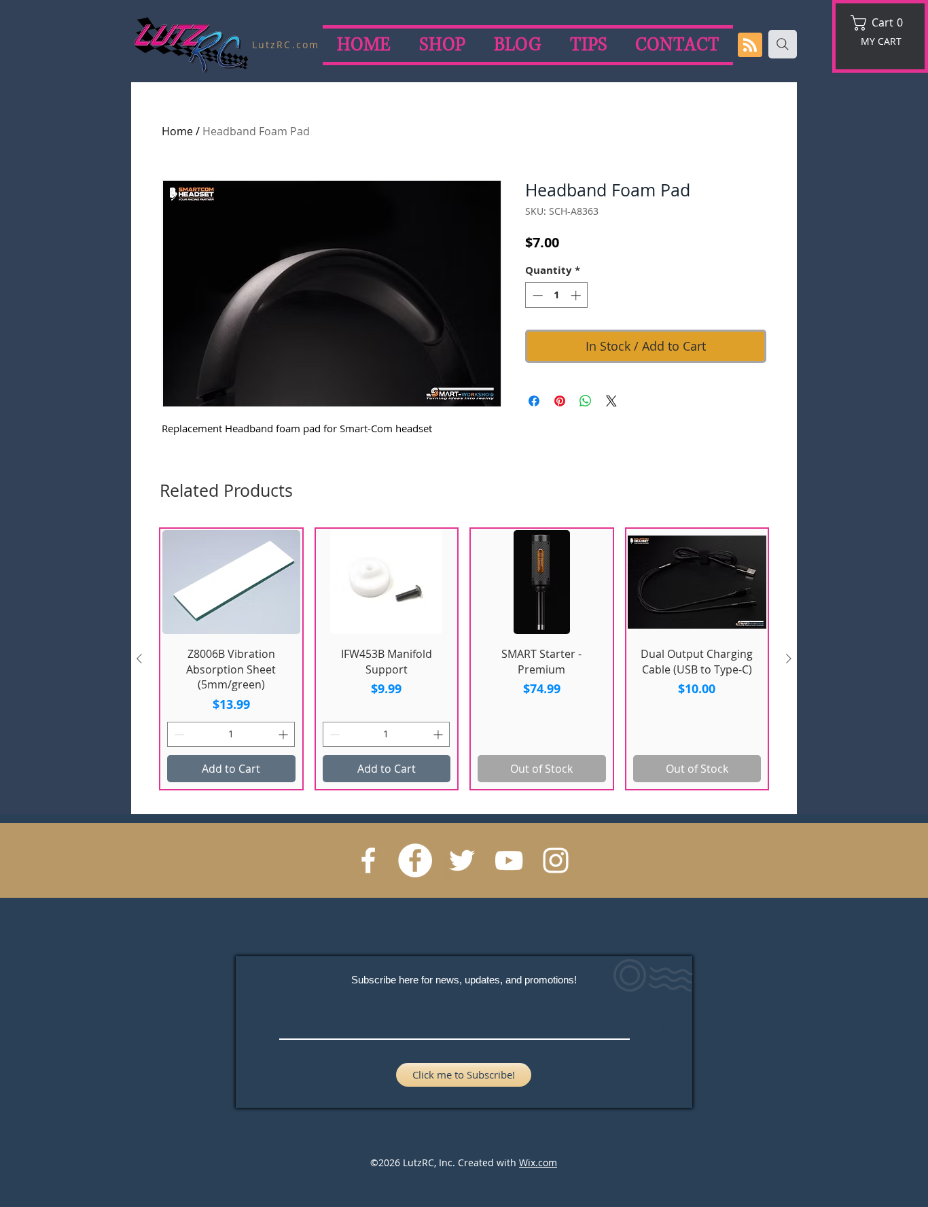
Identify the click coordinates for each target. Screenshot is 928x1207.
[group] (464, 659)
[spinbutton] (557, 295)
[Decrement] (536, 295)
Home (177, 131)
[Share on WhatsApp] (585, 401)
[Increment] (577, 295)
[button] (881, 23)
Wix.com (538, 1162)
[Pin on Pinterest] (560, 401)
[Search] (782, 44)
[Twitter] (462, 860)
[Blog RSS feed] (750, 45)
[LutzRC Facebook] (415, 860)
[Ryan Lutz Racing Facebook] (368, 860)
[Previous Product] (139, 658)
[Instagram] (556, 860)
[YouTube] (509, 860)
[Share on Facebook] (534, 401)
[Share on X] (611, 401)
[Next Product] (789, 658)
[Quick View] (231, 582)
